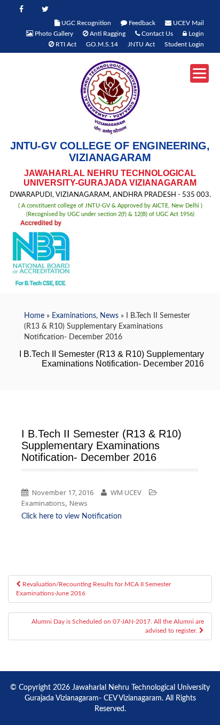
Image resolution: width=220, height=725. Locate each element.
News (109, 316)
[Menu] (199, 73)
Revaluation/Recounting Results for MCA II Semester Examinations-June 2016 (93, 588)
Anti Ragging (106, 33)
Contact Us (156, 33)
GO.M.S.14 (102, 44)
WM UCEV (126, 492)
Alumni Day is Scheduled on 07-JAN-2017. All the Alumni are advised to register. (118, 626)
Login (195, 33)
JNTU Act (141, 44)
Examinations (74, 316)
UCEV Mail (187, 23)
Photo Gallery (53, 33)
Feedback (141, 23)
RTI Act (65, 44)
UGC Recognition (85, 23)
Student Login (184, 44)
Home (34, 316)
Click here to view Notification (71, 516)
